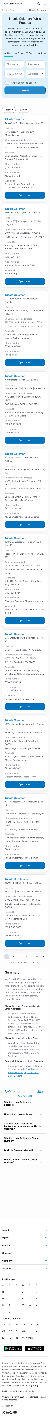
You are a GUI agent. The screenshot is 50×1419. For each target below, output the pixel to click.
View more (27, 1338)
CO (37, 1324)
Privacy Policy (32, 1385)
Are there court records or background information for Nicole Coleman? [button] (22, 1126)
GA (23, 1331)
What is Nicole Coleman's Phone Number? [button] (21, 1139)
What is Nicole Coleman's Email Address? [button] (20, 1161)
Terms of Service (13, 1385)
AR (17, 1324)
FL (17, 1331)
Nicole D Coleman (16, 879)
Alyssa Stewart (31, 1072)
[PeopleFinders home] (12, 3)
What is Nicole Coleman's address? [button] (17, 1103)
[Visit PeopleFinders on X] (4, 1412)
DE (10, 1331)
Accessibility (7, 1406)
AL (10, 1324)
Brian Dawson (32, 1069)
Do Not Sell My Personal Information (18, 1391)
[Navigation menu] (45, 4)
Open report (25, 195)
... (23, 9)
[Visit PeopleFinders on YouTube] (15, 1412)
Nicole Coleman (15, 119)
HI (30, 1331)
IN (17, 1338)
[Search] (39, 4)
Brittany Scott (15, 1076)
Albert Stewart (15, 1072)
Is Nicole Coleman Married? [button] (18, 1150)
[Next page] (43, 956)
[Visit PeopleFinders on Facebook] (11, 1412)
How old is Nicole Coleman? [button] (19, 1114)
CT (3, 1331)
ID (3, 1338)
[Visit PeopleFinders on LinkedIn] (8, 1412)
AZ (23, 1324)
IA (37, 1331)
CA (30, 1324)
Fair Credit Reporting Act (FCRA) (20, 1376)
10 (36, 956)
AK (3, 1324)
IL (10, 1338)
